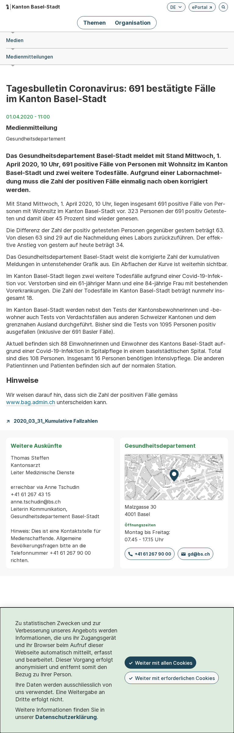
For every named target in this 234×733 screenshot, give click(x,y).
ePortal (202, 8)
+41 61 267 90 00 (153, 554)
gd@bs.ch (199, 554)
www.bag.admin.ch (30, 402)
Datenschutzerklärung (66, 717)
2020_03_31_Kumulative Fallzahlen (56, 421)
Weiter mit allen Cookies (163, 663)
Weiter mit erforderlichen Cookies (175, 678)
